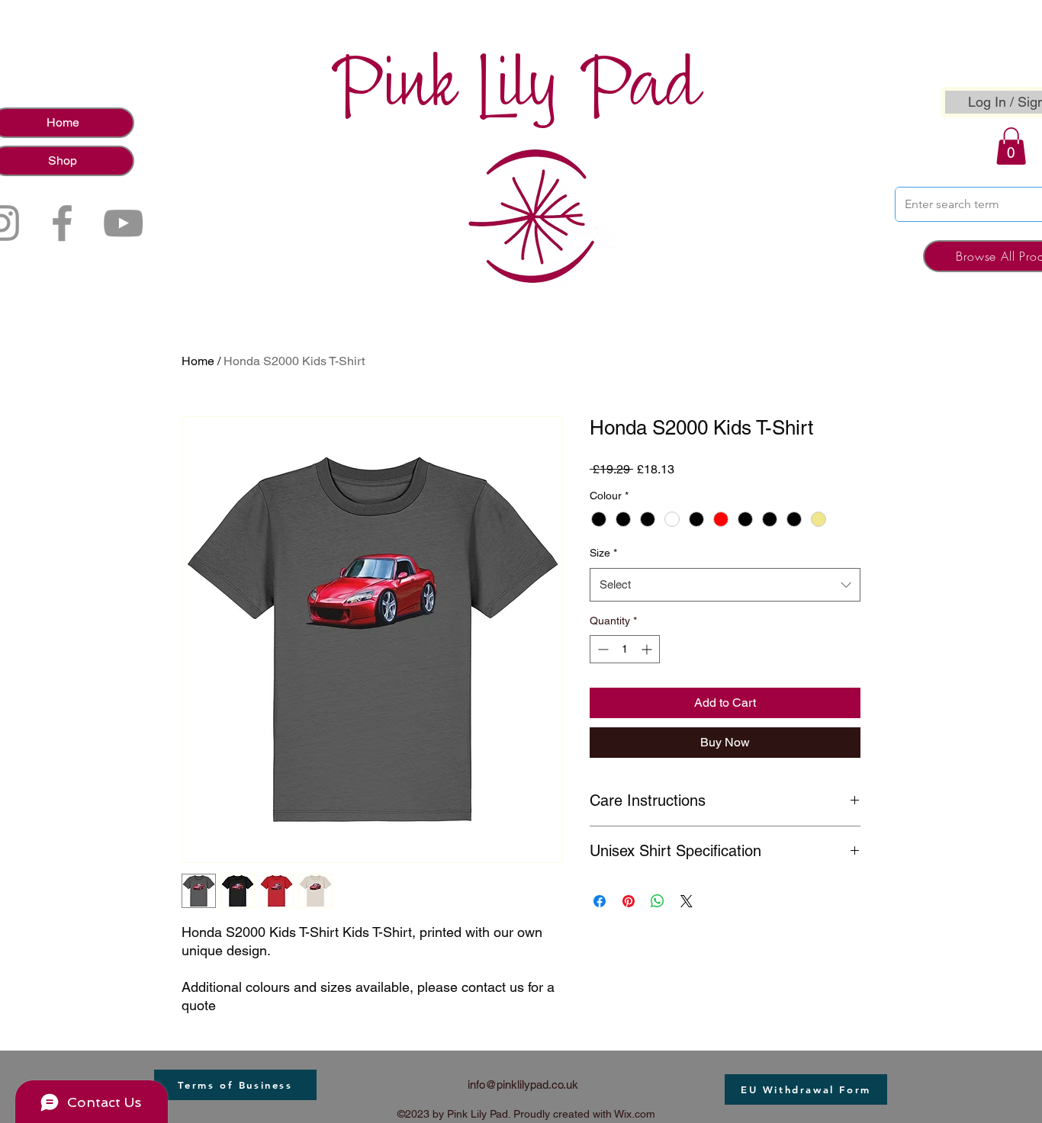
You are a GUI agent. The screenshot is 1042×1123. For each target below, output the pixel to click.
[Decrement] (601, 649)
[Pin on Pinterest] (628, 901)
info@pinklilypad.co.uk (523, 1084)
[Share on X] (686, 901)
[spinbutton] (624, 649)
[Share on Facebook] (599, 901)
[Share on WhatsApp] (657, 901)
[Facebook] (62, 223)
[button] (1011, 146)
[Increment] (648, 649)
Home (198, 361)
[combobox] (725, 585)
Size (603, 553)
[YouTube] (123, 223)
